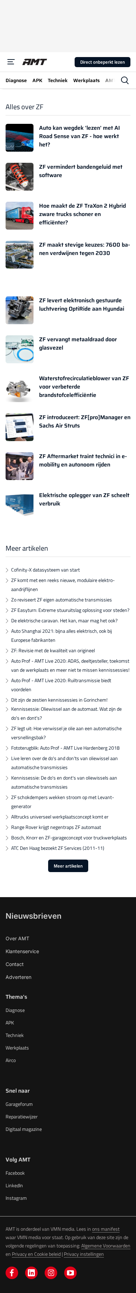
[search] (124, 80)
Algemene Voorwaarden (105, 1245)
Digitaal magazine (24, 1129)
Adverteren (18, 977)
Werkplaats (17, 1047)
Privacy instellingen (84, 1254)
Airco (11, 1060)
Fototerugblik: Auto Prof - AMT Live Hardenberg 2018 (65, 747)
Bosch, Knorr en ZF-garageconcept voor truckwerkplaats (69, 837)
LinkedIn (14, 1185)
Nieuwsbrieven (33, 915)
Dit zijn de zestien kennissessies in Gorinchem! (59, 699)
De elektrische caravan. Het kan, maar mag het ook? (64, 620)
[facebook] (12, 1273)
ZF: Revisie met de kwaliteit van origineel (53, 650)
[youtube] (70, 1273)
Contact (15, 964)
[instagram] (51, 1273)
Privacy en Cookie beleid (36, 1254)
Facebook (15, 1172)
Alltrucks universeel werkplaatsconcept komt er (59, 816)
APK (10, 1022)
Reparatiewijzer (22, 1116)
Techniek (15, 1035)
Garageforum (19, 1104)
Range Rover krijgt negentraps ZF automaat (56, 827)
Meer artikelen (68, 865)
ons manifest (106, 1228)
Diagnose (15, 1010)
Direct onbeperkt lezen (102, 61)
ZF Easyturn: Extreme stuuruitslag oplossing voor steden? (70, 610)
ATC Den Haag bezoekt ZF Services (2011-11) (57, 848)
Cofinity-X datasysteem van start (45, 569)
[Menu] (11, 62)
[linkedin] (31, 1273)
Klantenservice (22, 951)
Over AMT (17, 938)
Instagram (16, 1198)
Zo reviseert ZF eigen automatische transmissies (61, 599)
